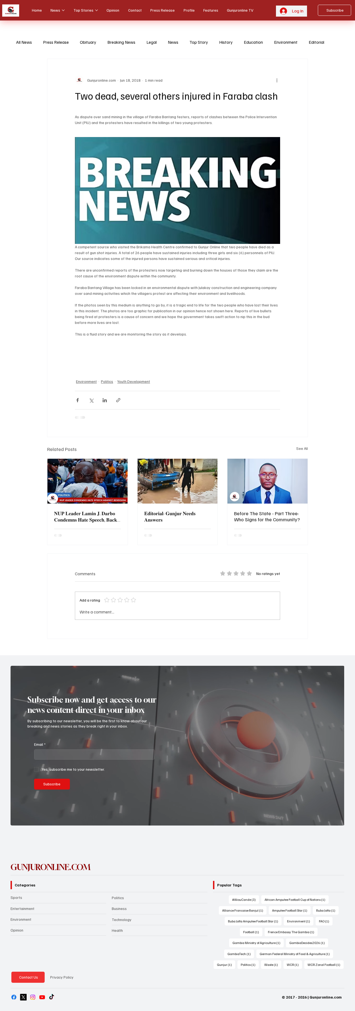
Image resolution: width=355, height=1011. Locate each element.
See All (302, 448)
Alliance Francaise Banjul (244, 910)
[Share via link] (118, 400)
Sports (16, 897)
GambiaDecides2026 (308, 942)
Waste (272, 964)
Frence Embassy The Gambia (293, 932)
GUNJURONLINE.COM (51, 867)
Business (119, 908)
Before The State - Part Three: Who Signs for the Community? (267, 516)
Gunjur (226, 964)
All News (24, 42)
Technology (121, 919)
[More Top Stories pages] (96, 10)
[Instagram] (32, 997)
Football (252, 932)
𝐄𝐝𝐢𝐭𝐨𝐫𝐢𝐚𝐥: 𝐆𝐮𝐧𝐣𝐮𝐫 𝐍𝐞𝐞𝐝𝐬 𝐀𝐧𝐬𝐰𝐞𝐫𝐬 (170, 516)
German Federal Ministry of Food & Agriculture (296, 953)
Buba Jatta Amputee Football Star (255, 921)
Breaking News (121, 42)
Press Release (56, 42)
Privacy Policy (61, 977)
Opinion (17, 930)
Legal (151, 42)
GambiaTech (240, 953)
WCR (294, 964)
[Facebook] (14, 997)
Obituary (88, 42)
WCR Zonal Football (326, 964)
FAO (326, 921)
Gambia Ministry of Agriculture (258, 942)
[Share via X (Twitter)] (91, 400)
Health (117, 930)
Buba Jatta (327, 910)
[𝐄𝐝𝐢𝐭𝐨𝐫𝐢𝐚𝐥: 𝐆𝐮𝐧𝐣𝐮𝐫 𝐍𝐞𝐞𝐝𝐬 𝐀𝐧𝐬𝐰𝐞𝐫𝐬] (178, 481)
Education (253, 42)
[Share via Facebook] (77, 400)
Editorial (316, 42)
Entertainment (22, 908)
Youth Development (133, 381)
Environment (286, 42)
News (173, 42)
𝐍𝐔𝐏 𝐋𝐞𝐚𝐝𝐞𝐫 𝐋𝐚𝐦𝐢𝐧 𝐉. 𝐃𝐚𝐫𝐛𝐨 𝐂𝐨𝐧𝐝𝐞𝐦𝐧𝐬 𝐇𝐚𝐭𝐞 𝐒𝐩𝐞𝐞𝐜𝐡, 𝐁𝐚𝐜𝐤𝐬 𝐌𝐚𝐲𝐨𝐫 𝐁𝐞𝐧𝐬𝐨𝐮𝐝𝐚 (86, 516)
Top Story (198, 42)
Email (39, 744)
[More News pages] (63, 10)
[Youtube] (42, 997)
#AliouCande (245, 899)
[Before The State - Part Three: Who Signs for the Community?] (267, 481)
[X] (23, 997)
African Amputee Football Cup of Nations (297, 899)
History (226, 42)
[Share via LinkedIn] (104, 400)
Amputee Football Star (291, 910)
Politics (107, 381)
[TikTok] (51, 997)
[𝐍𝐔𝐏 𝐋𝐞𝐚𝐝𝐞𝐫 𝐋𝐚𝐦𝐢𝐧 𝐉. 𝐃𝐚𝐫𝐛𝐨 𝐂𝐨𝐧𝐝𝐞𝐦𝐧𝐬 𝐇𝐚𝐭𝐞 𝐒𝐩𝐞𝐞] (87, 481)
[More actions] (276, 80)
